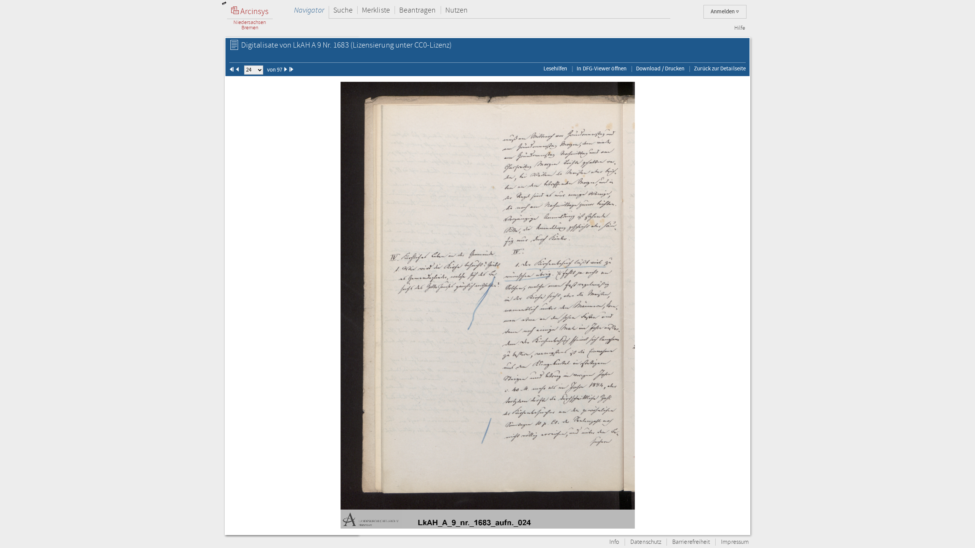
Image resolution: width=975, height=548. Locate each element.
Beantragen (417, 10)
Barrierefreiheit (691, 542)
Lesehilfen (555, 68)
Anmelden (723, 11)
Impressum (735, 542)
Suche (343, 10)
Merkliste (376, 10)
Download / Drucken (660, 68)
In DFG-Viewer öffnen (602, 68)
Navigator (309, 10)
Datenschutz (645, 542)
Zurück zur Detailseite (720, 68)
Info (614, 542)
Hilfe (739, 28)
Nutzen (456, 10)
